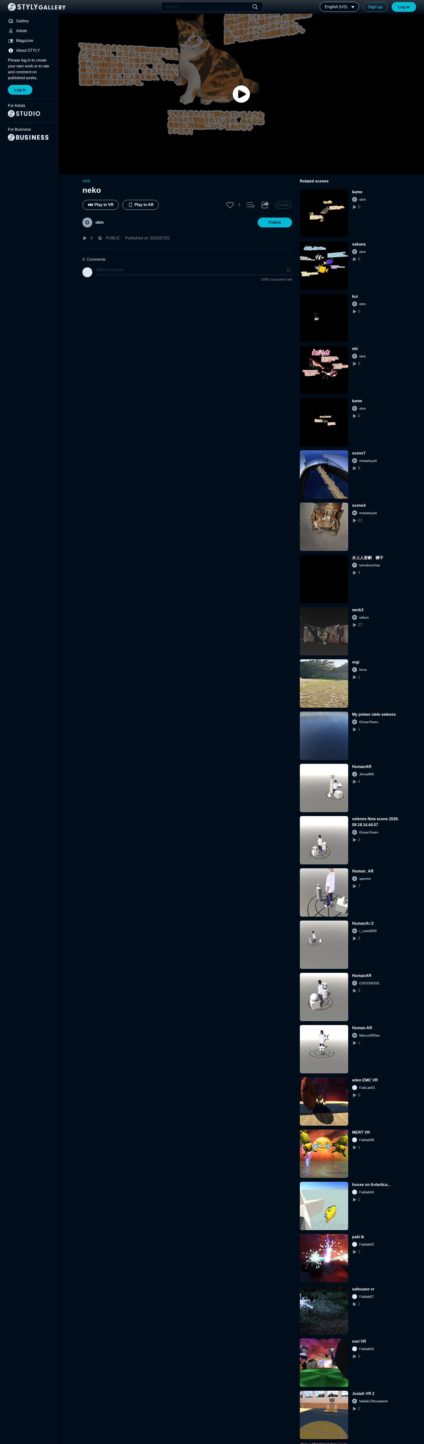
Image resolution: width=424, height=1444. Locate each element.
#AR (86, 181)
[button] (230, 205)
